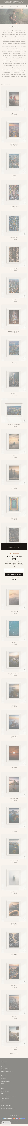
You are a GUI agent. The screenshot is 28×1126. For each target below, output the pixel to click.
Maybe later (14, 579)
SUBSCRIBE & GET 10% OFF (14, 574)
